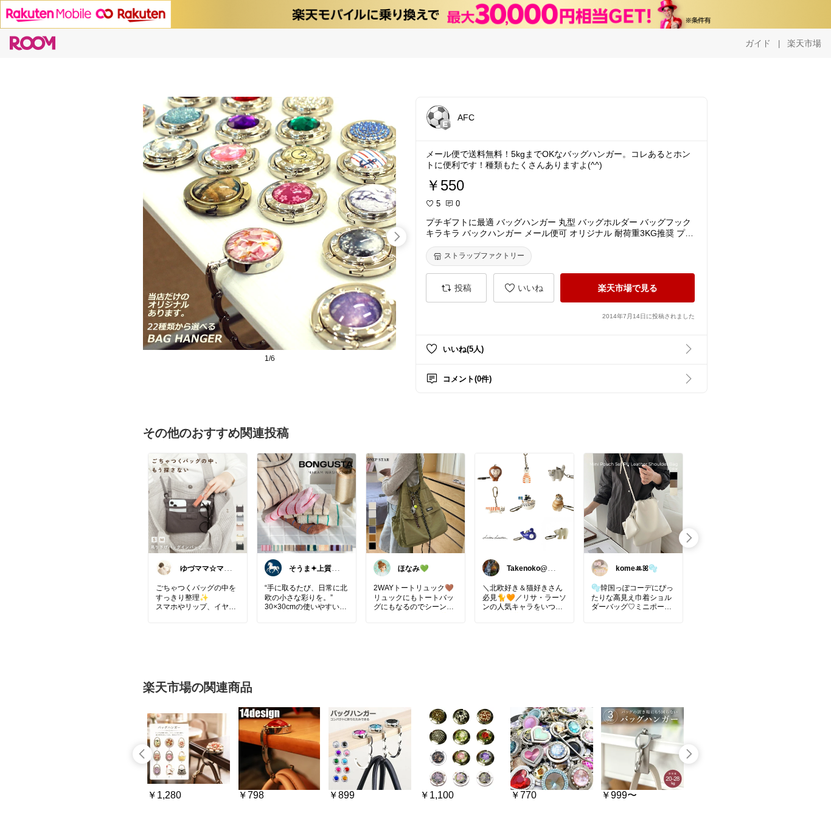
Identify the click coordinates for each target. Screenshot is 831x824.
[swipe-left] (142, 754)
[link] (197, 502)
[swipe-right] (396, 236)
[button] (438, 117)
